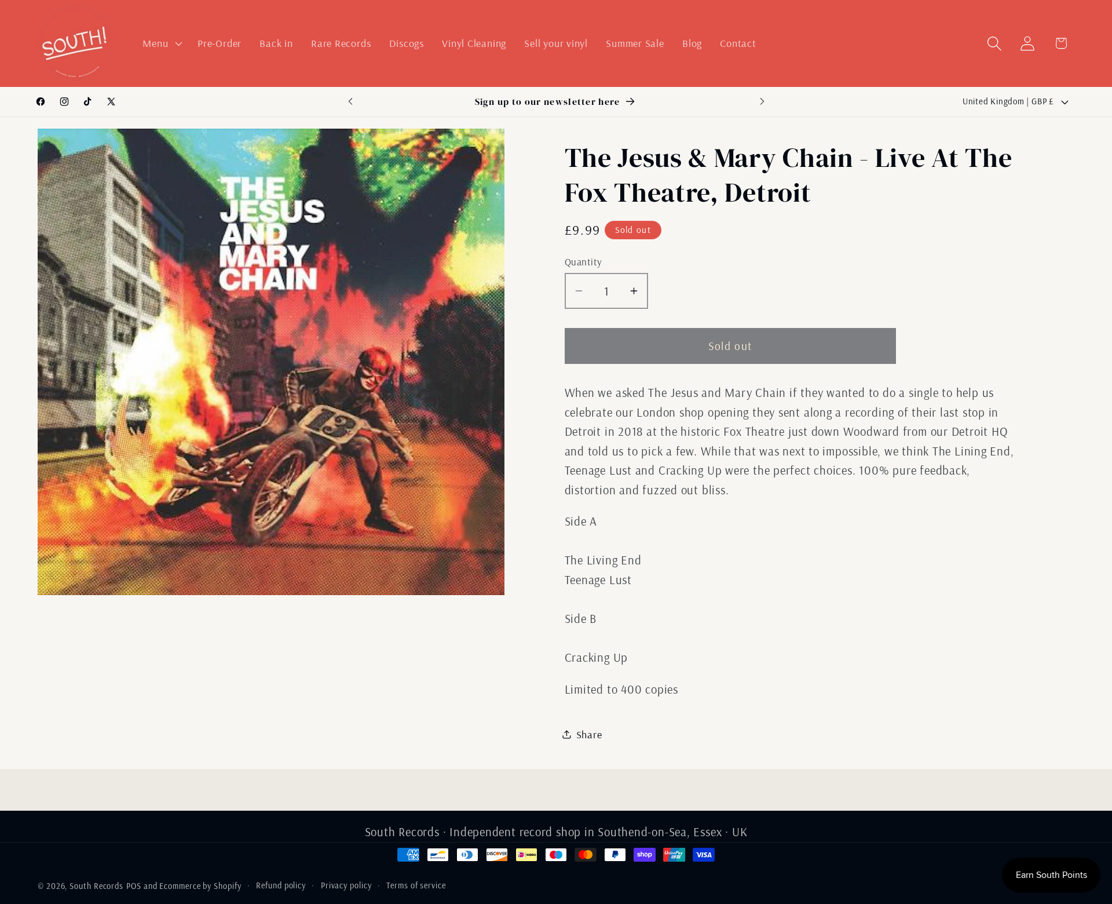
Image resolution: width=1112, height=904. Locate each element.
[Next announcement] (762, 102)
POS (133, 886)
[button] (161, 43)
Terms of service (416, 885)
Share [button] (589, 734)
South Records (96, 886)
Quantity (583, 261)
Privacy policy (346, 885)
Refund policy (281, 885)
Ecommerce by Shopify (200, 886)
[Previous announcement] (350, 102)
